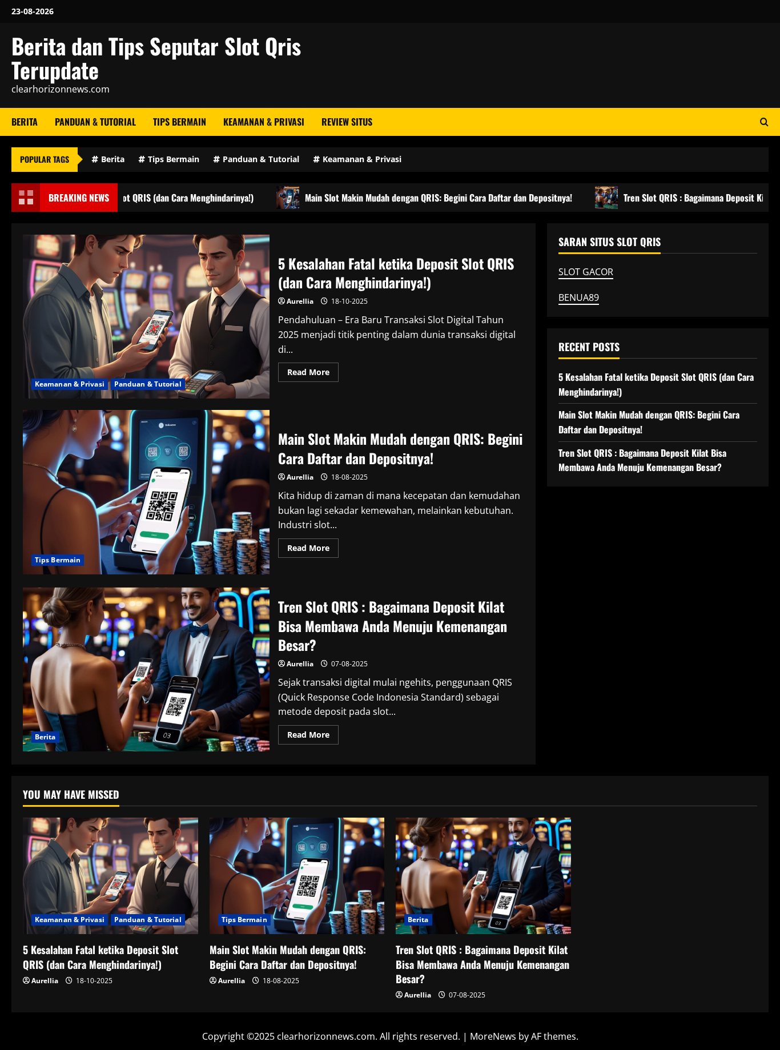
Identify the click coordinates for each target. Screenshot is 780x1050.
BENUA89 (578, 297)
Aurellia (300, 301)
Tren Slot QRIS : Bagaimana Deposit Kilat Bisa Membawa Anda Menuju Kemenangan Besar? (146, 670)
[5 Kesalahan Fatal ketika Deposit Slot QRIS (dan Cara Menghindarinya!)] (110, 876)
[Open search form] (764, 122)
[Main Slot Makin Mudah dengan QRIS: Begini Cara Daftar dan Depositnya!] (297, 876)
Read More (313, 374)
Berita (24, 121)
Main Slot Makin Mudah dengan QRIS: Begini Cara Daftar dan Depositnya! (414, 197)
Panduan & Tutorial (95, 121)
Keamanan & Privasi (263, 121)
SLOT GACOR (585, 271)
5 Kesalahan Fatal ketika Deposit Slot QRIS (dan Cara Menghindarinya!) (146, 317)
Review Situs (346, 121)
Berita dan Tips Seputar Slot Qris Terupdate (156, 58)
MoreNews (493, 1036)
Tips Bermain (179, 121)
